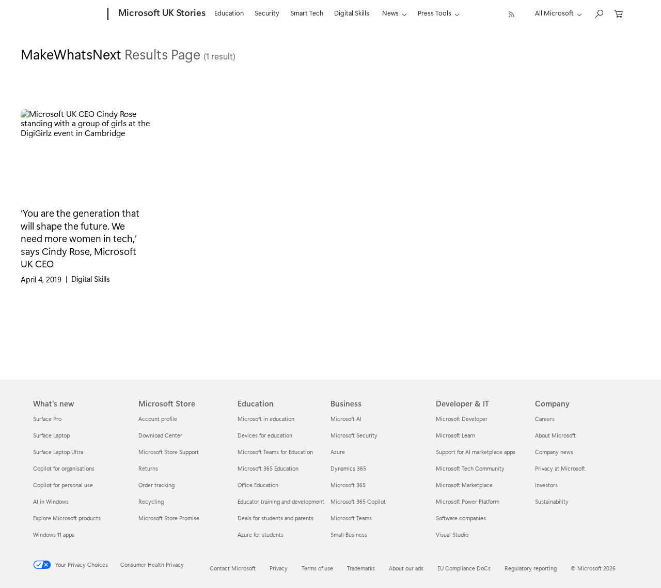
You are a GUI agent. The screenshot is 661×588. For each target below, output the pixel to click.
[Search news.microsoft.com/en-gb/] (598, 13)
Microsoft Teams (351, 518)
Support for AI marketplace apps (475, 452)
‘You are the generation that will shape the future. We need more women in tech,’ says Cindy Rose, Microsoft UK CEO (80, 238)
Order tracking (156, 485)
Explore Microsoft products (67, 518)
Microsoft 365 (348, 485)
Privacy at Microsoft (560, 468)
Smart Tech (306, 12)
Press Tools (434, 12)
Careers (545, 419)
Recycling (151, 501)
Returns (148, 468)
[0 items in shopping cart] (619, 13)
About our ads (406, 568)
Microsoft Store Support (168, 452)
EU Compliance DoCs (464, 568)
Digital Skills (351, 12)
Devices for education (265, 435)
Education (229, 12)
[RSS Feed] (511, 14)
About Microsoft (555, 435)
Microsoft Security (353, 435)
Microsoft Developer (461, 419)
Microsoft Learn (455, 435)
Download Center (160, 435)
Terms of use (317, 568)
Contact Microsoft (233, 568)
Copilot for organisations (64, 468)
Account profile (157, 419)
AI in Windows (51, 501)
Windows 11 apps (53, 534)
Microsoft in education (266, 419)
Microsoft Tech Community (470, 468)
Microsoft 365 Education (268, 468)
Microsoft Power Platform (467, 501)
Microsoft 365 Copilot (358, 501)
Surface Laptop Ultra (58, 452)
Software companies (461, 518)
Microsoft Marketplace (464, 485)
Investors (546, 485)
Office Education (258, 485)
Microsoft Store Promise (168, 518)
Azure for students (261, 534)
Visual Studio (452, 534)
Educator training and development (281, 501)
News (390, 12)
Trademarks (361, 568)
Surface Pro (47, 419)
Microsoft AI (345, 419)
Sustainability (552, 501)
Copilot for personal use (63, 485)
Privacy (279, 568)
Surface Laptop (51, 435)
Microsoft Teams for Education (275, 452)
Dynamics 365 (348, 468)
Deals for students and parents (275, 518)
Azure (337, 452)
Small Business (348, 534)
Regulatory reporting (531, 568)
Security (267, 12)
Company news (554, 452)
